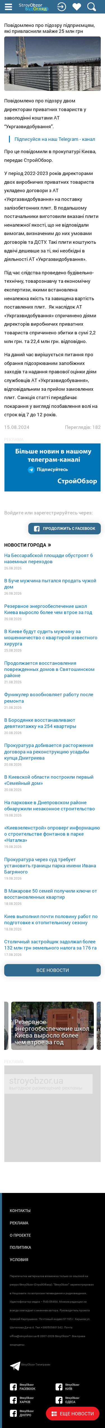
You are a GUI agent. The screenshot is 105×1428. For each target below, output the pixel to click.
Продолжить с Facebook (68, 528)
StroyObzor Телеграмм (35, 1364)
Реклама (19, 1222)
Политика (20, 1247)
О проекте (20, 1235)
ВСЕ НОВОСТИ (52, 970)
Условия (19, 1259)
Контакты (20, 1210)
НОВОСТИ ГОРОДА (27, 544)
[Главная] (34, 7)
